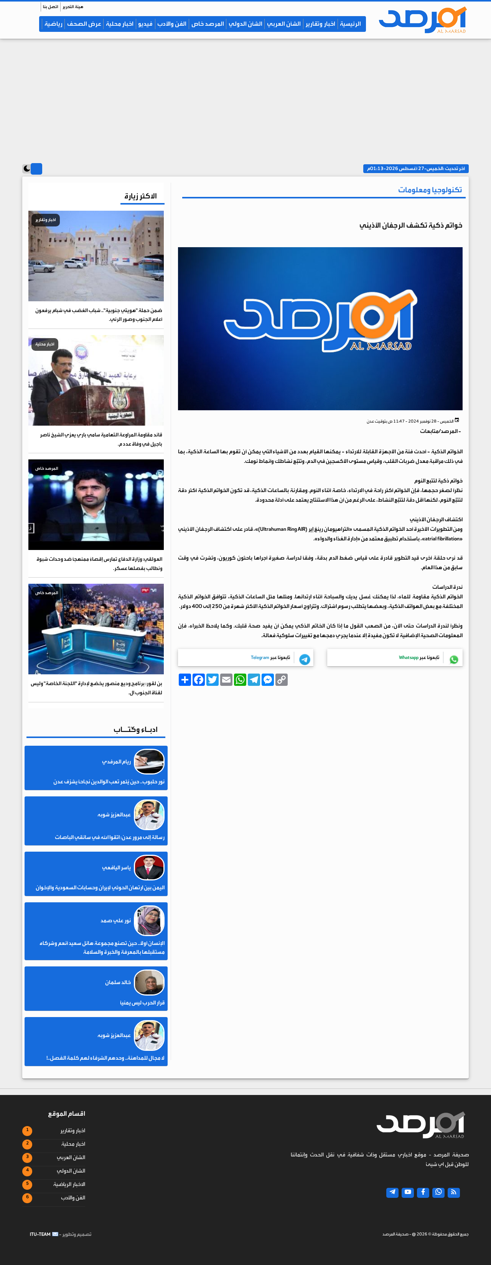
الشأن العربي (284, 24)
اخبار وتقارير (320, 24)
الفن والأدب (171, 24)
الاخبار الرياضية (69, 1184)
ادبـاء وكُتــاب (136, 729)
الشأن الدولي (245, 24)
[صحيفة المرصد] (420, 19)
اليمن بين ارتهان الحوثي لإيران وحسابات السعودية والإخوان (100, 887)
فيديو (145, 24)
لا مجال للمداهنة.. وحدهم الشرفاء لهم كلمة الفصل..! (105, 1058)
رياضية (53, 24)
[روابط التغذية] (454, 1193)
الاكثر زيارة (140, 196)
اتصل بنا (50, 7)
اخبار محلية (119, 24)
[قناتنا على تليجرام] (392, 1193)
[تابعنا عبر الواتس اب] (438, 1193)
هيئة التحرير (73, 7)
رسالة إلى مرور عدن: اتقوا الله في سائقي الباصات (110, 837)
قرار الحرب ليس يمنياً (142, 1002)
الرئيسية (350, 24)
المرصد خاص (207, 24)
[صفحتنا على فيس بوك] (423, 1193)
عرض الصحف (84, 24)
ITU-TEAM (40, 1234)
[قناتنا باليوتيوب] (408, 1193)
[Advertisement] (245, 98)
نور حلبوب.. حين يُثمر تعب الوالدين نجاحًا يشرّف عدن (109, 781)
